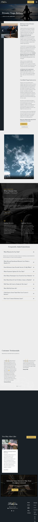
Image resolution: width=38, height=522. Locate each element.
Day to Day (35, 517)
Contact (29, 512)
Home (28, 502)
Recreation (36, 509)
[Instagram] (14, 511)
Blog (28, 510)
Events (35, 505)
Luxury (35, 507)
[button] (17, 386)
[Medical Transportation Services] (10, 456)
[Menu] (36, 2)
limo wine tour (26, 55)
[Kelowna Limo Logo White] (4, 2)
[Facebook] (12, 511)
